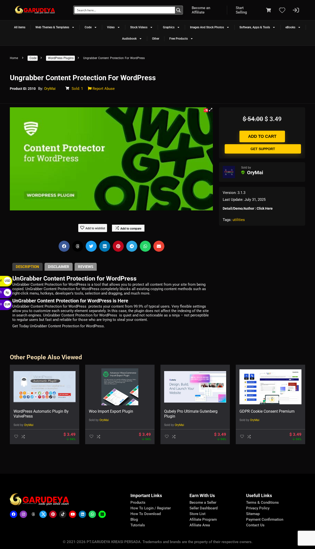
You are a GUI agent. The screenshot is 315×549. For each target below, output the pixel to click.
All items (19, 27)
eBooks (290, 27)
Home (14, 58)
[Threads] (33, 514)
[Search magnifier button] (178, 10)
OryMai (50, 88)
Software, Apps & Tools (254, 27)
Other (155, 38)
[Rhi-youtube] (72, 514)
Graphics (168, 27)
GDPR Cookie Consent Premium (267, 411)
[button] (210, 109)
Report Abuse (103, 88)
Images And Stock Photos (207, 27)
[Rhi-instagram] (23, 514)
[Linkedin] (82, 514)
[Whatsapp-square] (102, 514)
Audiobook (129, 38)
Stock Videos (138, 27)
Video (111, 27)
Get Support (263, 149)
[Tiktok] (62, 514)
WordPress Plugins (61, 58)
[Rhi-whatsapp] (92, 514)
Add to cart (262, 136)
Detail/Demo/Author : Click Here (248, 208)
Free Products (178, 38)
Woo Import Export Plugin (111, 411)
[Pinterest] (53, 514)
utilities (239, 220)
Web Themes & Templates (52, 27)
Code (88, 27)
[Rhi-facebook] (13, 514)
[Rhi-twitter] (43, 514)
